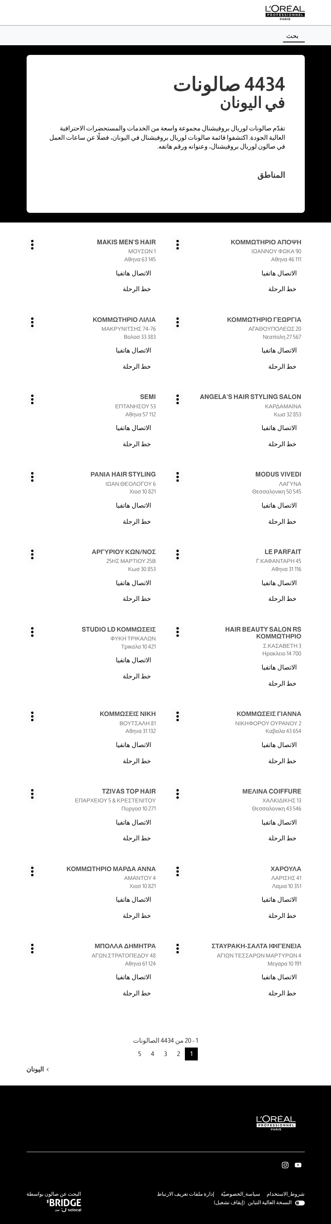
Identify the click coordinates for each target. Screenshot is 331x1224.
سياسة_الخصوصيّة (240, 1195)
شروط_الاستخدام (285, 1195)
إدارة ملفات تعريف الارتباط (185, 1194)
